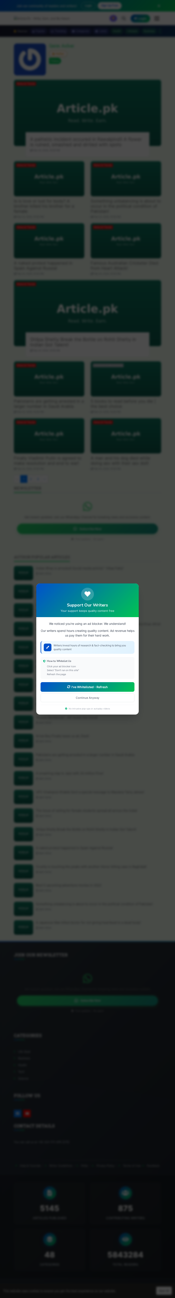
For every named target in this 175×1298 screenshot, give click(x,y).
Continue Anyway (87, 697)
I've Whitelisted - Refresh (89, 687)
